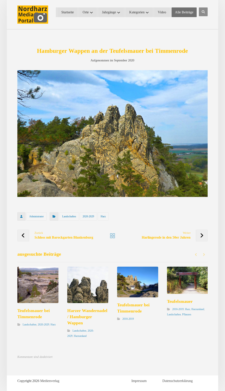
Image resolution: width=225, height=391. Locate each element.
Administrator (36, 216)
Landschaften (69, 216)
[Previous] (196, 254)
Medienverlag (49, 381)
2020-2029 (88, 216)
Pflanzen (186, 314)
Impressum (139, 381)
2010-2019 (128, 318)
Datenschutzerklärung (177, 381)
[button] (203, 11)
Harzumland (80, 335)
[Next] (204, 254)
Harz (103, 216)
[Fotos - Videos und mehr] (32, 14)
